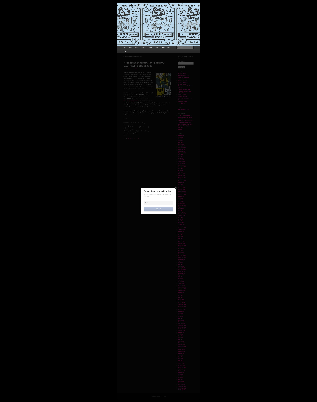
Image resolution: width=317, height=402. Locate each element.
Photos (150, 47)
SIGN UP (158, 209)
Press (168, 47)
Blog (125, 47)
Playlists (162, 47)
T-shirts (125, 51)
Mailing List (143, 47)
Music (156, 47)
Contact (136, 47)
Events (130, 47)
